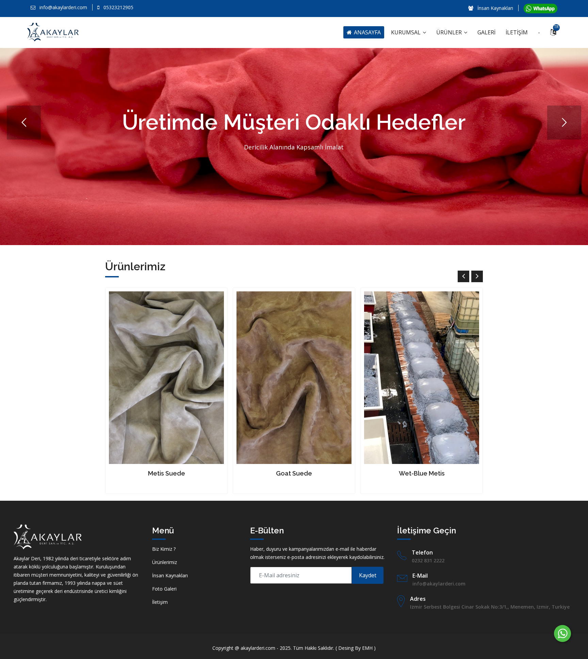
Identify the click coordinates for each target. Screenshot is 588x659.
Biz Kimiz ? (164, 549)
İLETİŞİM (517, 32)
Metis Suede (421, 473)
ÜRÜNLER (449, 32)
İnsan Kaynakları (494, 8)
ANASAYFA (367, 32)
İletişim (160, 602)
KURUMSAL (406, 32)
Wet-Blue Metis (294, 473)
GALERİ (486, 32)
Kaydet (367, 575)
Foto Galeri (164, 588)
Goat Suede (166, 473)
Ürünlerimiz (164, 562)
